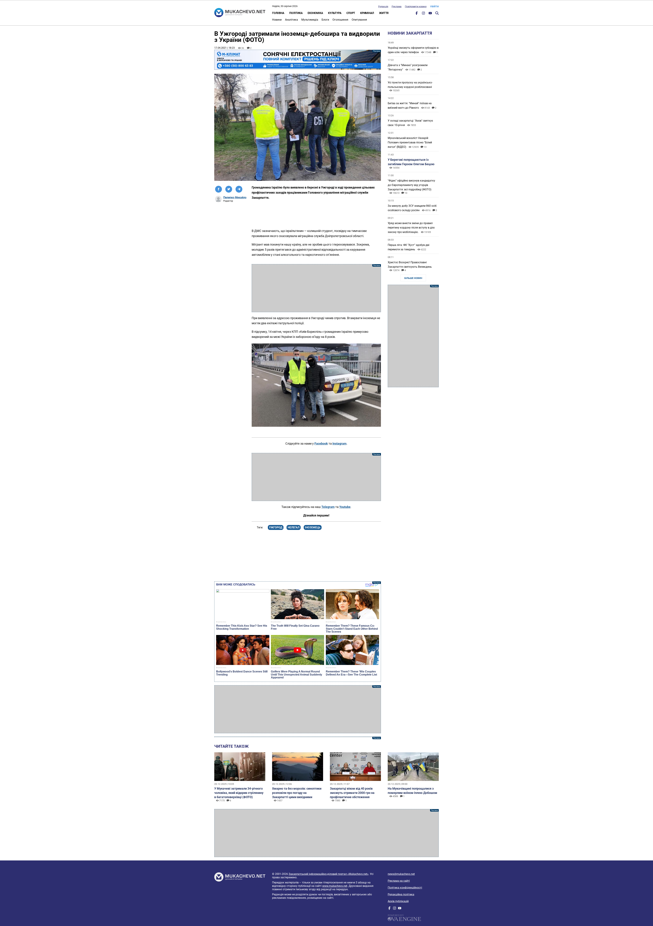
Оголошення (340, 19)
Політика (296, 13)
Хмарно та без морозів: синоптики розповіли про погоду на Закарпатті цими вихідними (296, 793)
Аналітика (291, 19)
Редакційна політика (401, 894)
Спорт (350, 13)
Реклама (396, 6)
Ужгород (275, 527)
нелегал (293, 527)
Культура (334, 13)
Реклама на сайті (399, 880)
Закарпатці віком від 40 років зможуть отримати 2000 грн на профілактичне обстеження (352, 793)
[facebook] (416, 13)
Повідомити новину (416, 6)
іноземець (312, 527)
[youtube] (430, 13)
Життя (384, 13)
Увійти (434, 6)
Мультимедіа (309, 19)
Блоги (325, 19)
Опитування (359, 19)
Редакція (383, 6)
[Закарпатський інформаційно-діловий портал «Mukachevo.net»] (239, 13)
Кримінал (367, 13)
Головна (278, 13)
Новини (277, 19)
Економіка (315, 13)
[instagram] (423, 13)
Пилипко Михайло (234, 197)
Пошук (437, 13)
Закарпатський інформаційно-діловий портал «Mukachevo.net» (329, 874)
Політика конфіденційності (405, 887)
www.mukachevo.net (334, 886)
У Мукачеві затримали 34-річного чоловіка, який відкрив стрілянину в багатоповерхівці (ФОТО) (238, 793)
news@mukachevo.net (401, 874)
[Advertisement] (316, 288)
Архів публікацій (398, 901)
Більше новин (413, 278)
